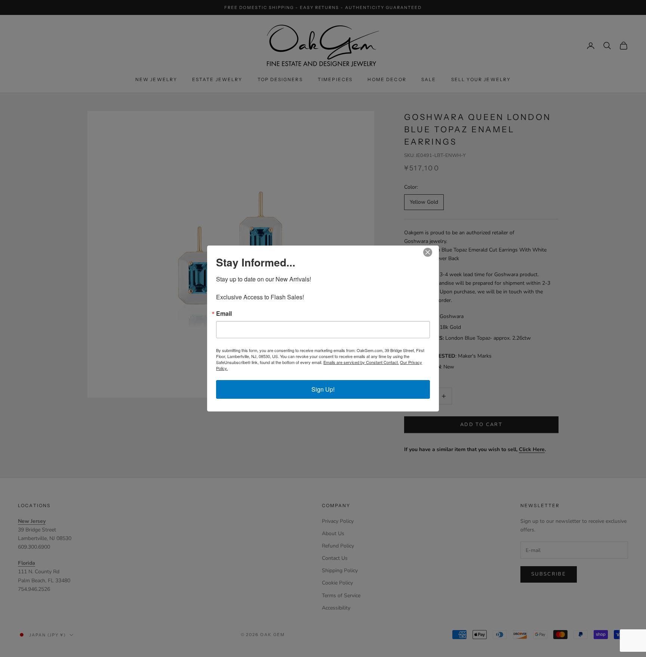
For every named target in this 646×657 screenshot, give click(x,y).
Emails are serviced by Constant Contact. (361, 362)
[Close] (432, 252)
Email (224, 314)
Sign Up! (323, 389)
